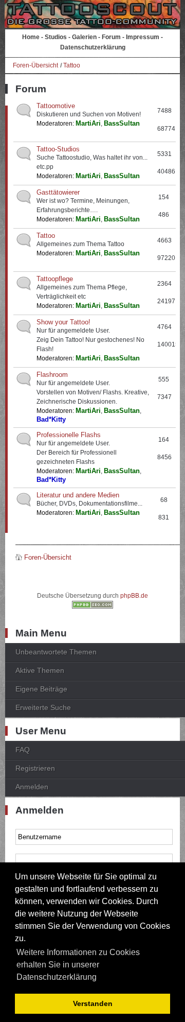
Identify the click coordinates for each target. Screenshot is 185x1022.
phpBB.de (134, 595)
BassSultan (122, 123)
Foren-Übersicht (35, 65)
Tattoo (71, 65)
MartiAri (88, 123)
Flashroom (52, 374)
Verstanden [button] (93, 1003)
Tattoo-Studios (58, 149)
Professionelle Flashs (68, 435)
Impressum (142, 37)
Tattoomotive (55, 106)
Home (31, 37)
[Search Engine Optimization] (92, 606)
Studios (56, 37)
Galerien (84, 37)
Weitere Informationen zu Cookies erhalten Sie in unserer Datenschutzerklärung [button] (78, 964)
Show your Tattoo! (63, 322)
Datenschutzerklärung (92, 47)
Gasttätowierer (58, 192)
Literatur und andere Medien (77, 495)
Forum (111, 37)
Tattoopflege (54, 279)
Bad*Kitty (51, 419)
